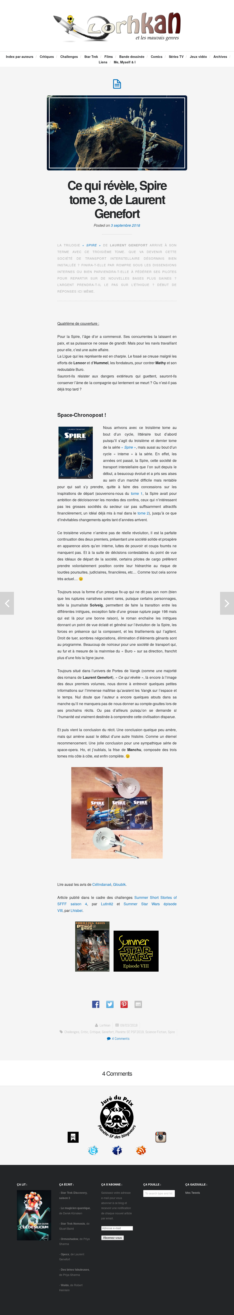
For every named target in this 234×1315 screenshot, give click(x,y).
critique (95, 1031)
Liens (103, 62)
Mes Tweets (192, 1192)
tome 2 (143, 513)
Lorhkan (105, 1025)
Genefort (108, 1031)
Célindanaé (101, 884)
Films (108, 56)
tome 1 (137, 493)
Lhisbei (76, 910)
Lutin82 (107, 903)
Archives (220, 56)
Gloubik (119, 884)
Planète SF (122, 1031)
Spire (171, 1031)
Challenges (69, 56)
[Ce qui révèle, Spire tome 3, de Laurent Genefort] (117, 86)
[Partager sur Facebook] (95, 1004)
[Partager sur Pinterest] (124, 1004)
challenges (71, 1031)
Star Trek (91, 56)
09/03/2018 (129, 1025)
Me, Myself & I (125, 62)
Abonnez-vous (112, 1238)
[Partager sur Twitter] (110, 1004)
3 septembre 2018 (125, 225)
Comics (156, 56)
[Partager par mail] (138, 1004)
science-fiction (155, 1031)
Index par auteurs (19, 56)
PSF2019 (137, 1031)
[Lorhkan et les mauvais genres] (117, 38)
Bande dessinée (131, 56)
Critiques (47, 56)
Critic (84, 1031)
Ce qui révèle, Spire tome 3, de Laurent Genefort (116, 199)
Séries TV (176, 56)
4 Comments (120, 1038)
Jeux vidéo (198, 56)
